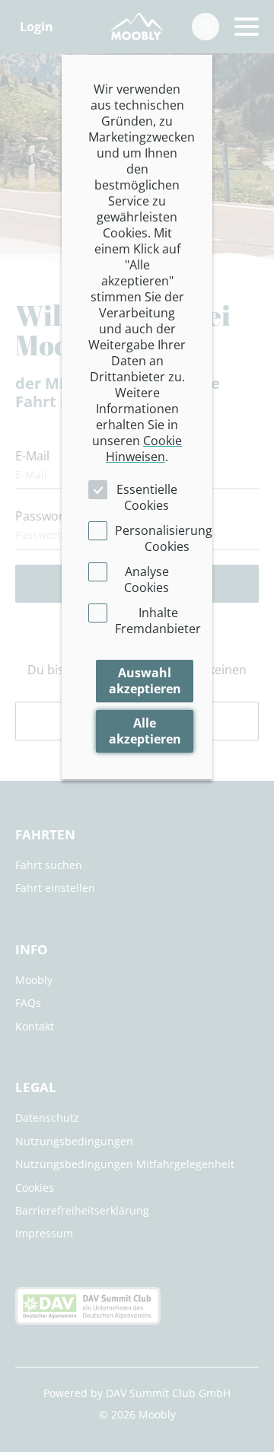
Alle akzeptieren (145, 731)
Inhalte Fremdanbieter (158, 620)
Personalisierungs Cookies (166, 538)
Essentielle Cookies (146, 497)
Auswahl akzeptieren (145, 680)
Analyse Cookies (146, 579)
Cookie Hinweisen (144, 448)
